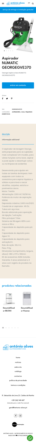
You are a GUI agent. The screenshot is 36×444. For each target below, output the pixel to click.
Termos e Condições (18, 385)
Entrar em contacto (18, 85)
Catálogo (18, 371)
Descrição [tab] (6, 134)
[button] (3, 328)
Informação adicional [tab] (11, 140)
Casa (23, 112)
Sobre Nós (18, 367)
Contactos (18, 376)
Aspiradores (16, 112)
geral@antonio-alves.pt (18, 408)
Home (18, 357)
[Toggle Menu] (3, 3)
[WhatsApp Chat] (30, 438)
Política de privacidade (18, 380)
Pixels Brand (23, 435)
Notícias (18, 362)
